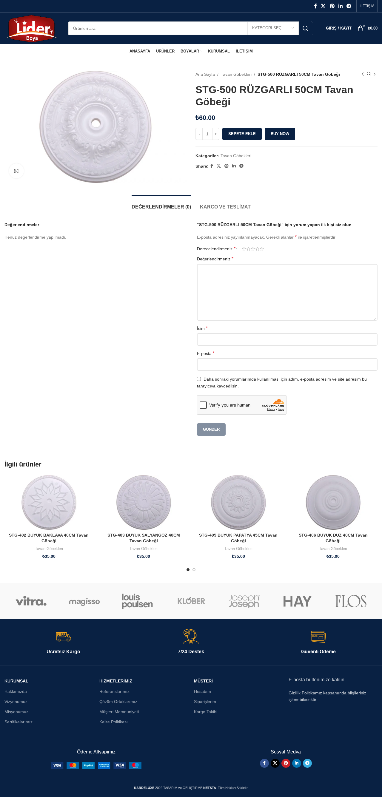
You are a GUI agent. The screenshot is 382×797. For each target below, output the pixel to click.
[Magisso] (84, 601)
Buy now (280, 134)
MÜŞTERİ (203, 681)
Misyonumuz (16, 711)
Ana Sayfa (205, 74)
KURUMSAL (16, 681)
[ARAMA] (305, 28)
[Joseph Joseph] (244, 601)
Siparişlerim (205, 701)
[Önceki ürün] (363, 74)
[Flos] (351, 601)
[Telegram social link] (349, 6)
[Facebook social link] (315, 6)
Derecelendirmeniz (216, 248)
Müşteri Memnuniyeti (119, 711)
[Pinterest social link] (332, 6)
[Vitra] (31, 601)
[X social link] (323, 6)
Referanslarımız (114, 691)
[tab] (161, 204)
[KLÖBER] (191, 601)
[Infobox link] (63, 642)
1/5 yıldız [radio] (244, 249)
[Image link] (96, 765)
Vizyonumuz (15, 701)
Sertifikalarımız (18, 721)
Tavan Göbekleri (236, 74)
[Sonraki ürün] (375, 74)
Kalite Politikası (113, 721)
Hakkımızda (15, 691)
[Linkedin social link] (340, 6)
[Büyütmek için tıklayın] (16, 170)
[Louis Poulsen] (137, 601)
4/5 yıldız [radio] (257, 249)
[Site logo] (31, 27)
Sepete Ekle (242, 134)
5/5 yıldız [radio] (262, 249)
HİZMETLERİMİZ (115, 681)
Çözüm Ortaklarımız (118, 701)
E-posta (206, 353)
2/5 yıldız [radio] (248, 249)
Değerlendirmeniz (215, 258)
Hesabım (202, 691)
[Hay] (297, 601)
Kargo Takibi (205, 711)
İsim (202, 328)
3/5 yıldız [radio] (253, 249)
